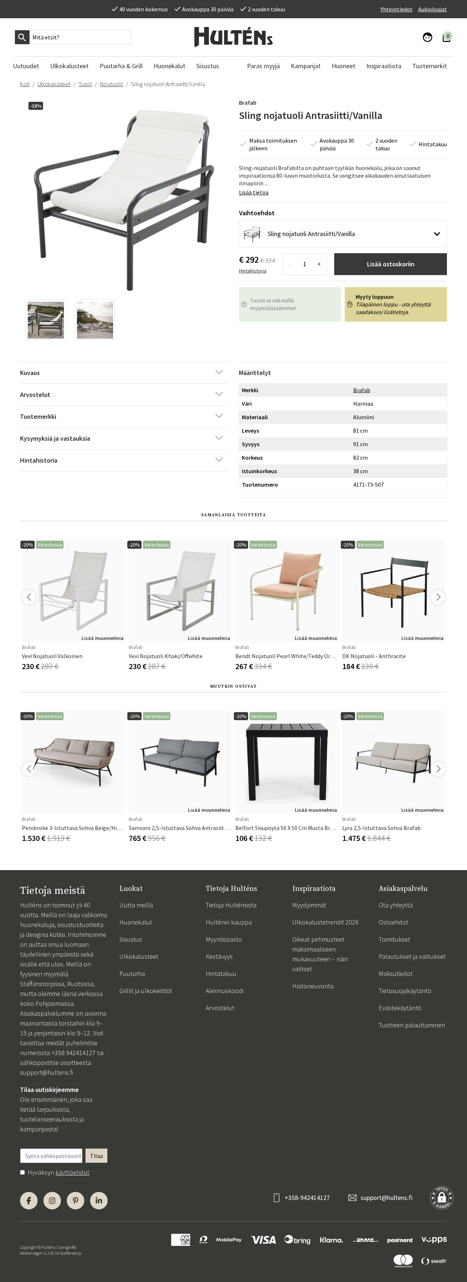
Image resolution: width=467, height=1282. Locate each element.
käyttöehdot (72, 1172)
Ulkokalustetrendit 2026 (325, 922)
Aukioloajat (432, 9)
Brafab (247, 102)
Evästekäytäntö (400, 1008)
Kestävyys (219, 956)
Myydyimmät (309, 905)
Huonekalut (135, 922)
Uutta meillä (136, 905)
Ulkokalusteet (54, 84)
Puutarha (132, 973)
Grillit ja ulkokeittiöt (145, 990)
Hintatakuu (221, 973)
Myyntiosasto (224, 939)
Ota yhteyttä (396, 905)
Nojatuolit (111, 84)
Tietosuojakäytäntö (405, 990)
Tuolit (85, 84)
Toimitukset (394, 939)
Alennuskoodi (224, 990)
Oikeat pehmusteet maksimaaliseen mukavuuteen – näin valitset (320, 954)
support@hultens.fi (46, 1072)
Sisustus (130, 939)
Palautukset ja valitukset (412, 956)
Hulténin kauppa (229, 922)
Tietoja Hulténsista (231, 905)
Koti (25, 84)
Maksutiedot (396, 973)
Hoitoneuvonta (312, 986)
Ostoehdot (393, 922)
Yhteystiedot (397, 9)
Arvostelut (220, 1008)
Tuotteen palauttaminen (412, 1025)
